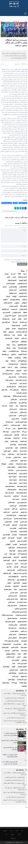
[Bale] (12, 830)
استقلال (15, 203)
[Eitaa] (23, 830)
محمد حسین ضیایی (6, 203)
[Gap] (17, 830)
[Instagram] (11, 9)
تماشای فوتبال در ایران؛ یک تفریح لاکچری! (15, 698)
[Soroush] (6, 830)
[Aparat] (14, 9)
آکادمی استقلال (23, 203)
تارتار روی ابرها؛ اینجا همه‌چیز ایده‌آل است (15, 700)
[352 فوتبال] (14, 4)
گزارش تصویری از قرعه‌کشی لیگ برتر (15, 717)
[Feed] (7, 834)
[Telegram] (17, 9)
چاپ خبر (3, 63)
